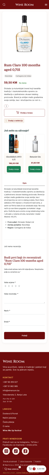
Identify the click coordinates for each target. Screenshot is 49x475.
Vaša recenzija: (11, 294)
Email (7, 322)
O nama (6, 426)
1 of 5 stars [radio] (5, 286)
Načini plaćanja (9, 418)
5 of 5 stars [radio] (19, 286)
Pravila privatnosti (10, 461)
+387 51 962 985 (10, 386)
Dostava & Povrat (10, 413)
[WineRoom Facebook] (25, 451)
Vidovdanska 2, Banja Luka (15, 395)
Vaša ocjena (10, 282)
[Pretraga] (4, 4)
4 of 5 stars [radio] (15, 286)
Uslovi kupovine (26, 461)
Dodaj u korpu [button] (14, 169)
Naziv (7, 311)
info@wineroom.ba (11, 390)
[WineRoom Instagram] (6, 451)
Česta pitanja (8, 422)
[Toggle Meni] (46, 4)
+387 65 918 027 (10, 382)
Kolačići (38, 461)
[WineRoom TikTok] (15, 451)
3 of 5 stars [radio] (12, 286)
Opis (25, 183)
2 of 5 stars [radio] (9, 286)
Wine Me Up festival (12, 430)
